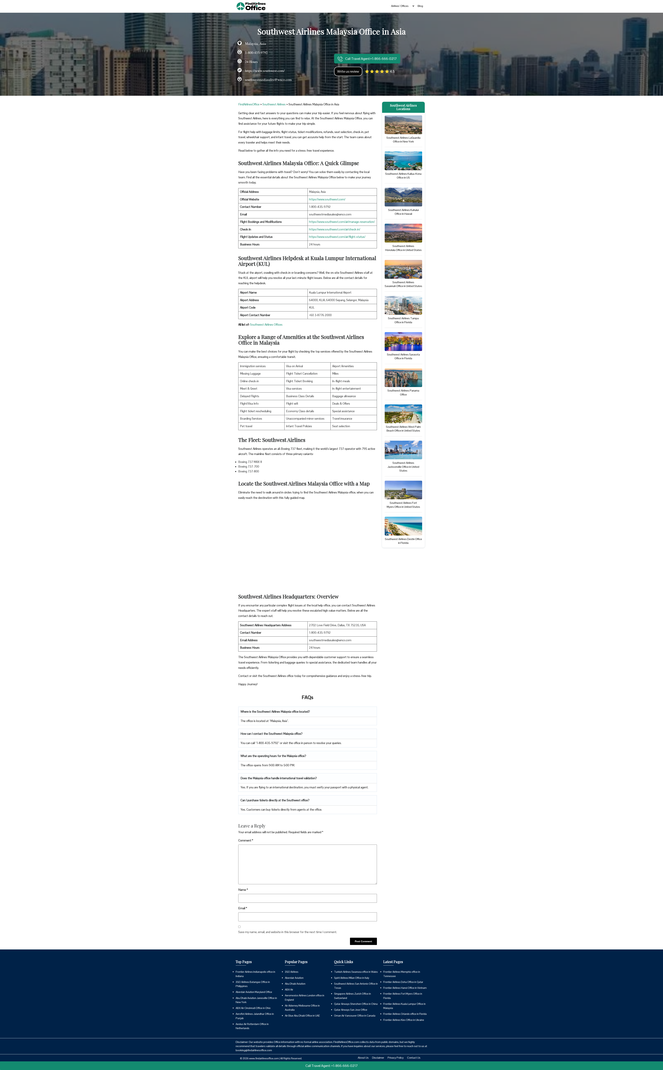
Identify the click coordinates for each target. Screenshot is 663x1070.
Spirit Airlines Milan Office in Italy (351, 977)
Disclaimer (378, 1057)
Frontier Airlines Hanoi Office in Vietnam (405, 987)
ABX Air (289, 989)
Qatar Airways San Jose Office (350, 1009)
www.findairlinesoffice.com (264, 1058)
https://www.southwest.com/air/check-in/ (334, 229)
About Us (363, 1057)
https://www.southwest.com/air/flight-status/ (337, 237)
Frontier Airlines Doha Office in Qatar (403, 982)
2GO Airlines (291, 971)
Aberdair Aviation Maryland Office (254, 992)
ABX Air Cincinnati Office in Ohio (253, 1008)
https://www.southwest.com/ (327, 199)
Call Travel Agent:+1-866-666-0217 (370, 58)
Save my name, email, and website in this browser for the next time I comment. (287, 932)
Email (242, 908)
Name (243, 890)
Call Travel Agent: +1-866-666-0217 (331, 1065)
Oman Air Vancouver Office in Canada (354, 1015)
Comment (245, 840)
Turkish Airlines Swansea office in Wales (356, 971)
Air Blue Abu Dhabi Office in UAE (302, 1015)
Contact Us (413, 1057)
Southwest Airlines (274, 104)
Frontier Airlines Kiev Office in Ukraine (403, 1020)
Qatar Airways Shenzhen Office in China (356, 1003)
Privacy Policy (396, 1057)
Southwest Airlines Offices (266, 324)
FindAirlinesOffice (249, 104)
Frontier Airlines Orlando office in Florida (405, 1013)
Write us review (348, 71)
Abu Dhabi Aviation (295, 983)
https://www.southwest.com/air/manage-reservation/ (342, 222)
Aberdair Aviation (294, 977)
